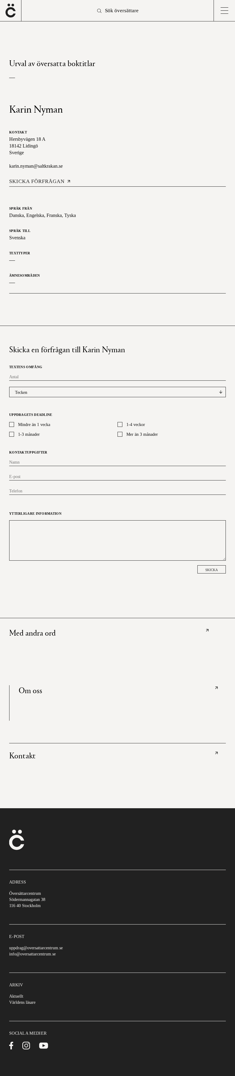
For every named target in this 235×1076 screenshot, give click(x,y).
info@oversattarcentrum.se (32, 954)
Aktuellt (16, 996)
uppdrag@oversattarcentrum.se (36, 948)
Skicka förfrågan (37, 181)
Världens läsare (22, 1002)
